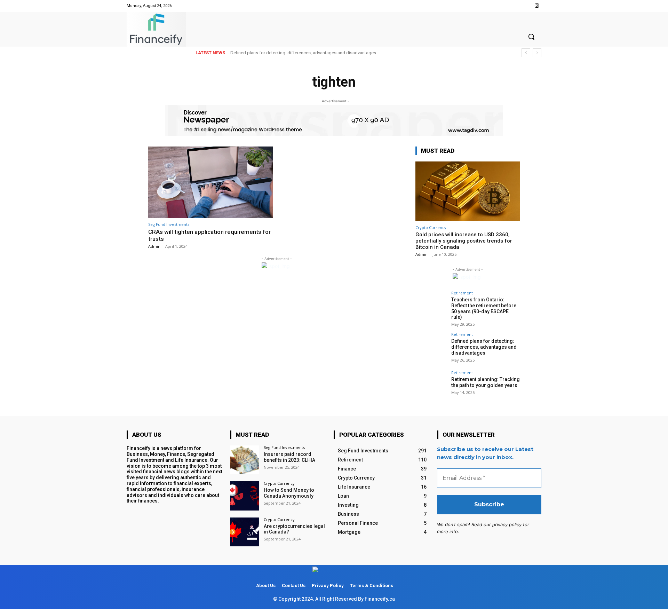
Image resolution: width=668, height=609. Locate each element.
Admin (154, 246)
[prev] (526, 52)
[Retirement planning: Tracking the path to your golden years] (431, 386)
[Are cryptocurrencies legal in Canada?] (244, 531)
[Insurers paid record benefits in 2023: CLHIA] (244, 459)
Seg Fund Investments (168, 224)
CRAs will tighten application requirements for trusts (209, 235)
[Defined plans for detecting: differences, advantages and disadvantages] (431, 348)
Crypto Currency (430, 227)
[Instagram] (537, 5)
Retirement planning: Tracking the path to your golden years (485, 382)
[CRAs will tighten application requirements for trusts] (210, 182)
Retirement (462, 293)
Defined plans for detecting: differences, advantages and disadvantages (303, 52)
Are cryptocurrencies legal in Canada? (294, 529)
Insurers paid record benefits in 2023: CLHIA (289, 457)
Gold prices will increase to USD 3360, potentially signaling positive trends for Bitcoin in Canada (463, 240)
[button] (531, 36)
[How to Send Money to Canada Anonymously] (244, 495)
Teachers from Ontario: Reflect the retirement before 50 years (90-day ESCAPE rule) (483, 308)
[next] (537, 52)
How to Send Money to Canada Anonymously (289, 493)
